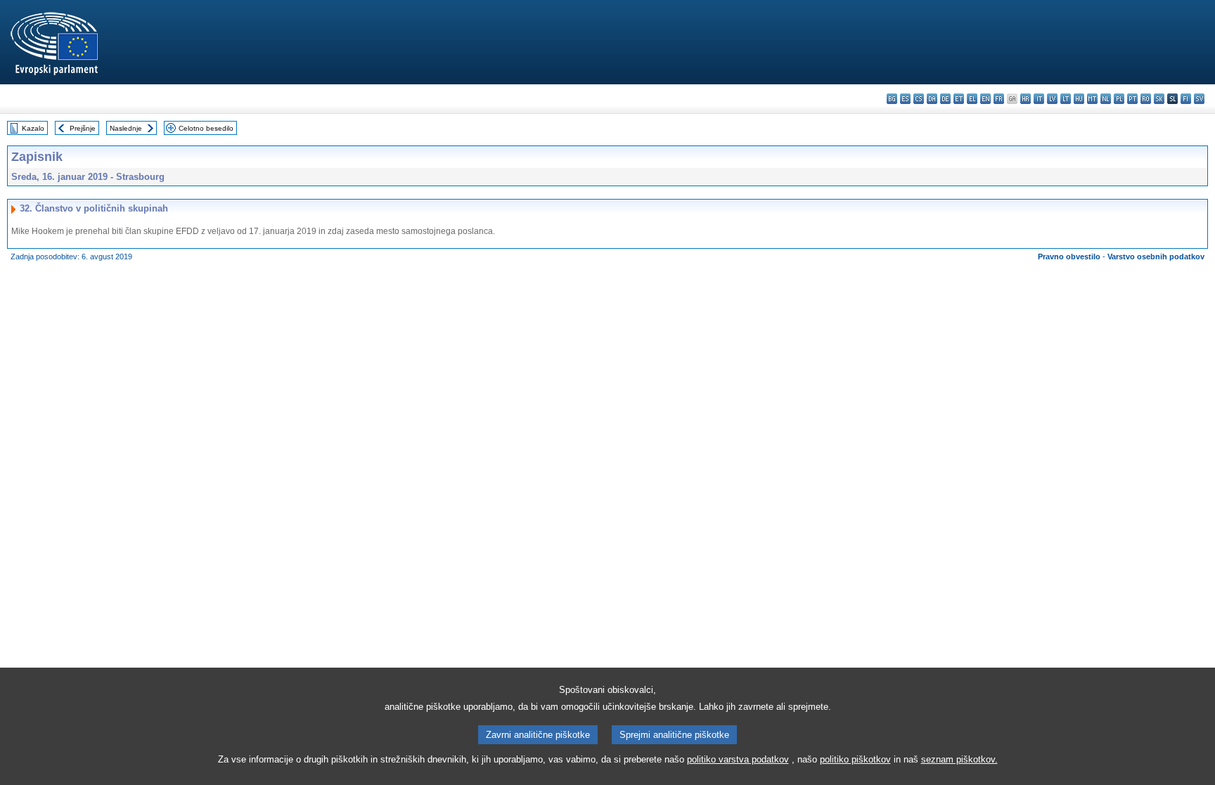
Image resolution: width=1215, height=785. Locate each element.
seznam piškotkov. (959, 759)
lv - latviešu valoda (1052, 98)
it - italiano (1039, 98)
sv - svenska (1199, 98)
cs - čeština (918, 98)
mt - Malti (1092, 98)
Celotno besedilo (206, 128)
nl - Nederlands (1105, 98)
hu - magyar (1079, 98)
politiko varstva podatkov (738, 759)
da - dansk (932, 98)
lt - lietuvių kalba (1065, 98)
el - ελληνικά (972, 98)
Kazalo (33, 128)
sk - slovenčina (1159, 98)
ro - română (1145, 98)
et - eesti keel (958, 98)
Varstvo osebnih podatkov (1155, 256)
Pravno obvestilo (1069, 256)
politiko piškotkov (855, 759)
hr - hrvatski (1025, 98)
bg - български (892, 98)
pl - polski (1119, 98)
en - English (985, 98)
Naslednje (126, 128)
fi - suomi (1186, 98)
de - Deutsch (945, 98)
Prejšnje (83, 128)
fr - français (999, 98)
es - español (905, 98)
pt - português (1132, 98)
